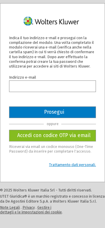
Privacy (28, 207)
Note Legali (10, 207)
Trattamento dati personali (72, 165)
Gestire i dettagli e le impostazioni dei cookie (31, 209)
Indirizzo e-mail (22, 77)
